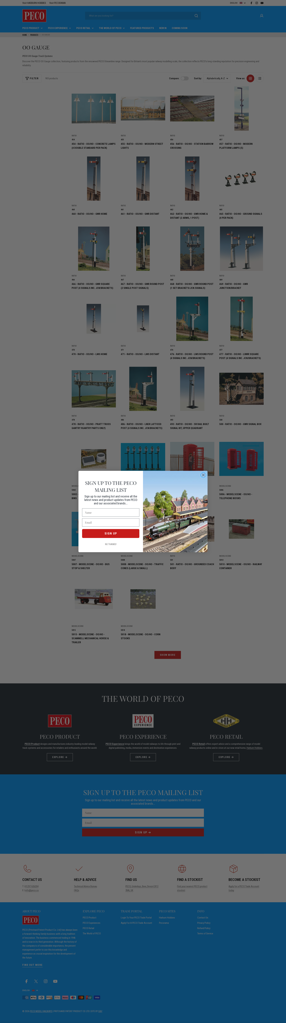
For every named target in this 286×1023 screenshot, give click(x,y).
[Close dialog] (203, 475)
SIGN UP (111, 533)
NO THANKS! (111, 544)
